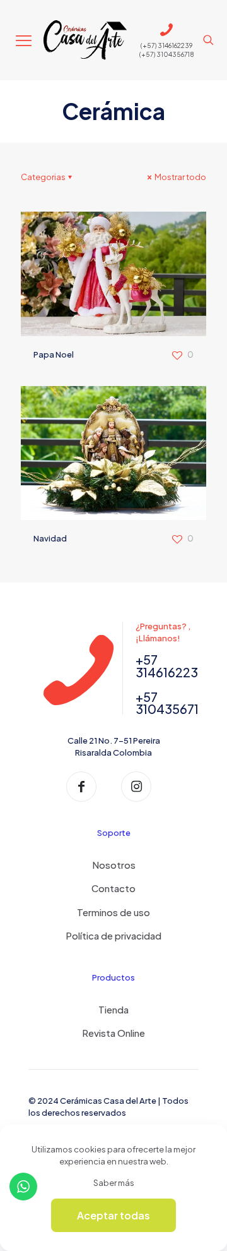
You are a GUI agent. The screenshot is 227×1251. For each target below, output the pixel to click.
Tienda (113, 1009)
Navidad (50, 538)
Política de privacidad (113, 935)
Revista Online (113, 1033)
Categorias (43, 177)
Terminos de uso (113, 912)
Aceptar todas (113, 1215)
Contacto (113, 888)
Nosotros (114, 865)
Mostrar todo (179, 177)
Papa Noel (53, 354)
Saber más (113, 1183)
